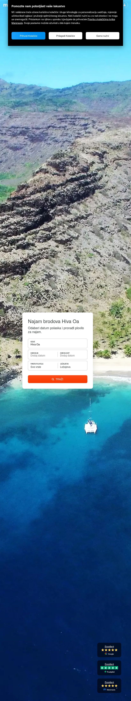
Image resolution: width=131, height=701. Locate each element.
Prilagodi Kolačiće (65, 35)
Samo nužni (102, 35)
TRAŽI (59, 379)
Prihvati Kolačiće (28, 35)
